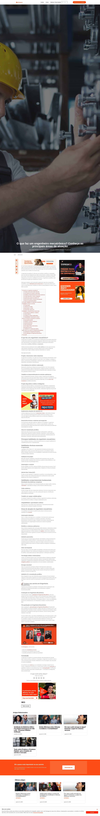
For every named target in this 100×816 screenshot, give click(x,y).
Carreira (42, 2)
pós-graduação (46, 667)
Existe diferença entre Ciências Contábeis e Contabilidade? (49, 727)
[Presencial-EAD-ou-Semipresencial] (72, 292)
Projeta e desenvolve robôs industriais (31, 291)
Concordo (92, 812)
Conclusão (24, 334)
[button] (16, 260)
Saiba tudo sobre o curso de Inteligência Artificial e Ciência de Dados (50, 795)
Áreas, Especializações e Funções (36, 249)
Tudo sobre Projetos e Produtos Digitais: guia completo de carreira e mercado (24, 751)
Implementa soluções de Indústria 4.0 (31, 297)
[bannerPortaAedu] (38, 690)
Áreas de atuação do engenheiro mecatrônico (31, 318)
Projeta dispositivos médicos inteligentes (31, 296)
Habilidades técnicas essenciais (28, 303)
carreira (31, 664)
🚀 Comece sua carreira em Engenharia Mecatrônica (32, 330)
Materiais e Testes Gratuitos (55, 2)
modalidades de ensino (32, 649)
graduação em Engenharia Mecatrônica (40, 594)
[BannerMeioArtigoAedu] (38, 401)
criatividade (23, 485)
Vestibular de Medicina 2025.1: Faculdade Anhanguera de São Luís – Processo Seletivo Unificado (24, 729)
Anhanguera (25, 646)
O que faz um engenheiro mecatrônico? (30, 290)
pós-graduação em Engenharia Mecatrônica (39, 606)
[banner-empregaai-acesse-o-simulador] (72, 270)
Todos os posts (25, 706)
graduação (52, 666)
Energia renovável (27, 327)
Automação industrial (28, 319)
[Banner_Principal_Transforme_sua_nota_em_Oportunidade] (38, 262)
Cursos (47, 2)
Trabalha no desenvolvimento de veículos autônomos (34, 294)
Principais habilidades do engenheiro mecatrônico (32, 302)
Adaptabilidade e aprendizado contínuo (31, 316)
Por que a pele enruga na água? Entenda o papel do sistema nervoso (75, 728)
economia (30, 512)
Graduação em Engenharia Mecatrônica (31, 331)
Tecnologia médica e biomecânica (30, 325)
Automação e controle (28, 308)
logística (42, 531)
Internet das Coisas (40, 413)
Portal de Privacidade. (38, 812)
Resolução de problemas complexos (31, 312)
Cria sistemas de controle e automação (31, 293)
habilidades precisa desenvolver (36, 283)
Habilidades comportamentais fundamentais (30, 311)
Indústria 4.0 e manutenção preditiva (31, 328)
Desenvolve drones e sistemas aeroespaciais (32, 299)
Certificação (51, 249)
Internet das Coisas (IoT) (28, 309)
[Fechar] (97, 809)
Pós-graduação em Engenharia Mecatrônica (32, 333)
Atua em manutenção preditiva (29, 300)
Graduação (61, 249)
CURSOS (57, 249)
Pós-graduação (68, 249)
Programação (26, 305)
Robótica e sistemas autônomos (30, 321)
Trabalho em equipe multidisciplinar (30, 315)
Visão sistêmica (27, 314)
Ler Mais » (18, 798)
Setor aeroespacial (27, 324)
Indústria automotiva (27, 322)
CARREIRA (46, 249)
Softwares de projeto (28, 306)
